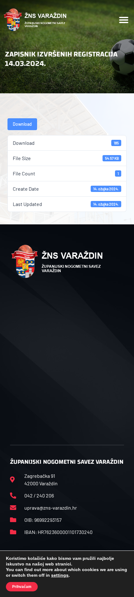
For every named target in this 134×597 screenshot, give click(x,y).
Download (22, 124)
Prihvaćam (21, 587)
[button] (123, 19)
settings (60, 575)
